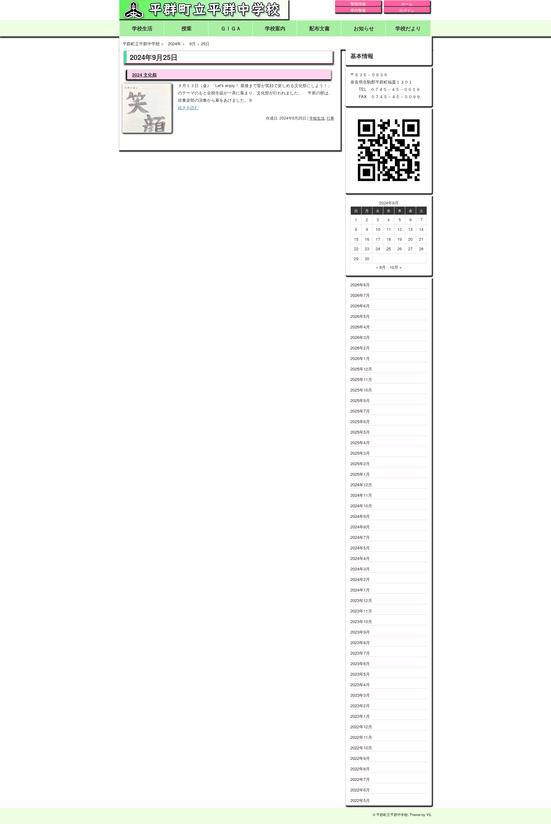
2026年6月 (360, 306)
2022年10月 (361, 748)
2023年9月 (360, 632)
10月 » (396, 267)
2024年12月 (361, 485)
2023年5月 (360, 674)
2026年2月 (360, 348)
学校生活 (142, 28)
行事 (330, 118)
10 (378, 229)
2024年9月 (360, 516)
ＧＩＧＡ (231, 28)
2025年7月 (360, 411)
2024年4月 (360, 558)
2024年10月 (361, 506)
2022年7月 (360, 779)
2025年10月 (361, 390)
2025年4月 (360, 442)
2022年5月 (360, 800)
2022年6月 (360, 790)
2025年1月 (360, 474)
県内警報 (358, 9)
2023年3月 (360, 695)
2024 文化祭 (144, 74)
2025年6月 (360, 421)
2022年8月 (360, 769)
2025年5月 (360, 432)
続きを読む (188, 107)
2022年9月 (360, 758)
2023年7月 (360, 653)
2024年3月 (360, 569)
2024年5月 (360, 548)
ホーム (407, 3)
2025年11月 (361, 379)
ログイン (407, 9)
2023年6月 (360, 663)
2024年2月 (360, 579)
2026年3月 (360, 337)
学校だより (408, 28)
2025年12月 (361, 369)
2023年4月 (360, 684)
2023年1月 (360, 716)
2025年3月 (360, 453)
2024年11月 (361, 495)
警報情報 (358, 3)
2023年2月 (360, 706)
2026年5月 (360, 316)
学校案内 (275, 28)
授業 (186, 28)
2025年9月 (360, 400)
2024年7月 (360, 537)
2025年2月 (360, 463)
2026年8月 (360, 285)
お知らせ (364, 28)
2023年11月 (361, 611)
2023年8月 (360, 642)
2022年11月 (361, 737)
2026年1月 (360, 358)
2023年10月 (361, 621)
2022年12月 (361, 727)
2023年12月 (361, 600)
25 (388, 249)
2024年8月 (360, 527)
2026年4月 (360, 327)
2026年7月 (360, 295)
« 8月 (381, 267)
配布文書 (319, 28)
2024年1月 (360, 590)
